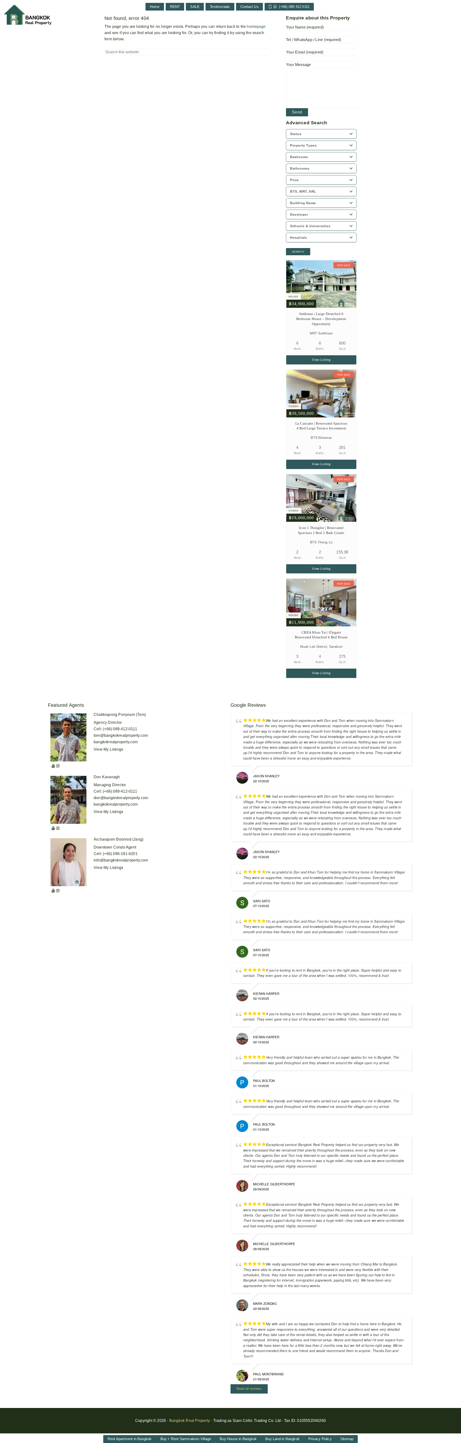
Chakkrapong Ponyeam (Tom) (120, 715)
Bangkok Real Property (189, 1421)
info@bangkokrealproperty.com (121, 860)
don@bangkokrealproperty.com (121, 798)
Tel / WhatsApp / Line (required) (313, 40)
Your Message (298, 65)
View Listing (321, 360)
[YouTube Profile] (53, 766)
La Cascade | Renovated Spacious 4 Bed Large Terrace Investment (321, 426)
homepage (256, 26)
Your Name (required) (305, 27)
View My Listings (108, 749)
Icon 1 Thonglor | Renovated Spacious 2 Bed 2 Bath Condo (321, 530)
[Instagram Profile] (58, 766)
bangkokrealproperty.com (116, 742)
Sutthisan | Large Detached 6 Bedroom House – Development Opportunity (321, 319)
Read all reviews (249, 1388)
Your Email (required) (304, 52)
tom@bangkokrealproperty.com (121, 735)
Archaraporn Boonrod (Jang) (118, 839)
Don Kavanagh (107, 777)
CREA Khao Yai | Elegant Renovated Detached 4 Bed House (321, 634)
